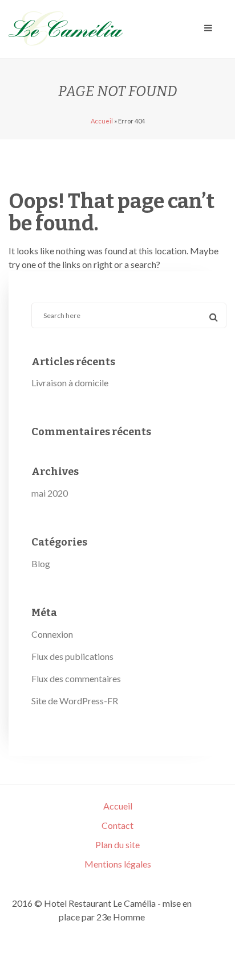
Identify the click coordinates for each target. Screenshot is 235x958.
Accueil (102, 121)
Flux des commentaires (76, 678)
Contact (117, 825)
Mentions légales (117, 863)
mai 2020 (49, 493)
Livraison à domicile (69, 382)
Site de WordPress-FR (74, 700)
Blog (40, 563)
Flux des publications (72, 656)
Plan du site (117, 844)
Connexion (52, 634)
